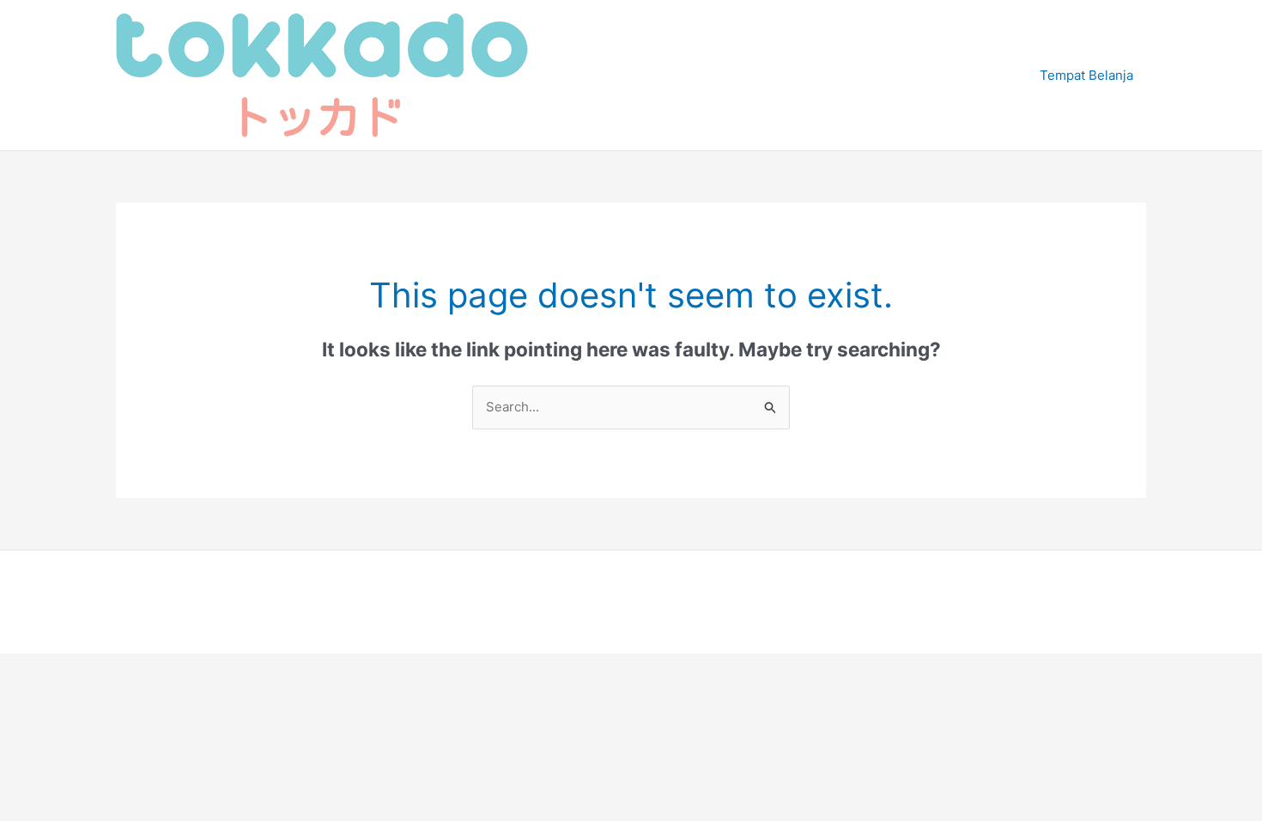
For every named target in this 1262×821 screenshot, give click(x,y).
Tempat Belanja (1086, 75)
